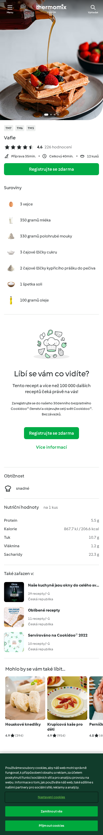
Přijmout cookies (51, 825)
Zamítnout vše (51, 811)
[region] (51, 794)
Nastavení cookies (51, 797)
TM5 (31, 128)
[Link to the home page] (51, 9)
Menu (10, 12)
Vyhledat (93, 12)
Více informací (51, 447)
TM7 (9, 128)
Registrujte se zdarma (51, 169)
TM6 (20, 128)
